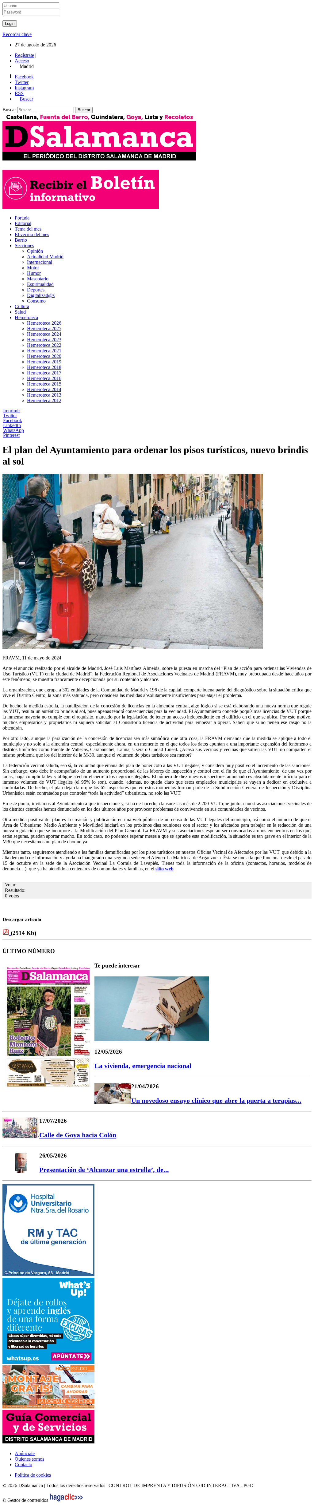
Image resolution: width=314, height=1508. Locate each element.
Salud (20, 312)
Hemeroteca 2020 (44, 356)
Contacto (23, 1464)
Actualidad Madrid (45, 256)
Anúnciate (25, 1453)
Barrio (21, 240)
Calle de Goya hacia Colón (77, 1135)
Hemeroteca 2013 (44, 395)
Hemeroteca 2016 (44, 378)
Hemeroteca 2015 (44, 383)
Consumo (36, 300)
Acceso (22, 60)
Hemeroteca (26, 317)
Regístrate (24, 55)
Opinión (35, 251)
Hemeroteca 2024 (44, 334)
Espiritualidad (40, 284)
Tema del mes (28, 229)
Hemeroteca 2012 (44, 400)
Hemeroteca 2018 (44, 367)
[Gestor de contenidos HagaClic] (66, 1500)
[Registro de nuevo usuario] (80, 207)
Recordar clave (17, 34)
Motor (33, 267)
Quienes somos (29, 1459)
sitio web (164, 868)
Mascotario (37, 278)
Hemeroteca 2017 (44, 372)
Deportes (35, 289)
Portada (22, 217)
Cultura (22, 306)
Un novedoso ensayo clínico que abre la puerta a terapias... (216, 1100)
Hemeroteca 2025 (44, 328)
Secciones (24, 245)
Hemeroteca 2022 (44, 345)
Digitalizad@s (41, 295)
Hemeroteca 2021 (44, 350)
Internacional (39, 262)
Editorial (23, 223)
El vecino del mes (32, 234)
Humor (34, 273)
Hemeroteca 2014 (44, 389)
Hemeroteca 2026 (44, 323)
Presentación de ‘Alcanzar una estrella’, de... (104, 1170)
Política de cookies (33, 1475)
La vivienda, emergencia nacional (142, 1066)
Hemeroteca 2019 (44, 361)
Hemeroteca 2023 (44, 339)
